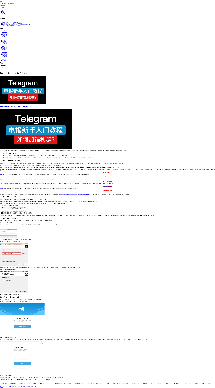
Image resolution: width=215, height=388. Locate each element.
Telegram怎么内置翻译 (104, 383)
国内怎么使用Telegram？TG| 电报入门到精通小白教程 (16, 106)
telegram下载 (39, 383)
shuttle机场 (2, 174)
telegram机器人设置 (175, 383)
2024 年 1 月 (4, 34)
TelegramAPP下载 (32, 383)
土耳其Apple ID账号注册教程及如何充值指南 (11, 25)
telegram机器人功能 (158, 383)
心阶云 (1, 183)
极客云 (1, 188)
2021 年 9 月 (4, 52)
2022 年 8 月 (4, 41)
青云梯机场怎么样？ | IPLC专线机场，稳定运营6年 (12, 23)
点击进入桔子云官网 (107, 181)
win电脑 (3, 12)
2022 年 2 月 (4, 48)
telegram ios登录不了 (19, 383)
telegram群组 (201, 383)
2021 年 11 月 (4, 49)
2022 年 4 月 (4, 46)
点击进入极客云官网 (107, 190)
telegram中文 (45, 383)
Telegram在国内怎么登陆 (87, 383)
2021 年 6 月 (4, 55)
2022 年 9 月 (4, 40)
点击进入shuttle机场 (107, 176)
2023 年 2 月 (4, 35)
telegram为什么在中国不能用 (54, 383)
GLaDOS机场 (2, 169)
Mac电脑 (4, 13)
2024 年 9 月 (4, 33)
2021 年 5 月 (4, 56)
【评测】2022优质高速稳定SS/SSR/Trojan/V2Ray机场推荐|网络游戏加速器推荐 (74, 194)
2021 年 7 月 (4, 54)
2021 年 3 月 (4, 59)
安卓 (3, 10)
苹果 (3, 11)
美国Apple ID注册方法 (107, 215)
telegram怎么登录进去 (133, 383)
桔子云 (1, 179)
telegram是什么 (151, 383)
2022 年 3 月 (4, 47)
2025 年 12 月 (4, 32)
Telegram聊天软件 (208, 383)
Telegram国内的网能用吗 (76, 383)
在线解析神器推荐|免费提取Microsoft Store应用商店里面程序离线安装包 (16, 24)
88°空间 (1, 1)
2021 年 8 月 (4, 53)
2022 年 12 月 (4, 36)
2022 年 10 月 (4, 39)
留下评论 (35, 386)
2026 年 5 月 (4, 30)
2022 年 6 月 (4, 43)
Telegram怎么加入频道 (114, 383)
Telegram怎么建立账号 (123, 383)
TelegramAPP (26, 383)
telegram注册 (182, 383)
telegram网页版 (195, 383)
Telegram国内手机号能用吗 (65, 383)
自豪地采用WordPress (4, 387)
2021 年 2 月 (4, 60)
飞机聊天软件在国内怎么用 (28, 386)
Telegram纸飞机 (188, 383)
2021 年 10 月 (4, 50)
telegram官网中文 (96, 383)
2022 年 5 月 (4, 45)
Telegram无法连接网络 (142, 383)
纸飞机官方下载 (9, 386)
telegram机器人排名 (166, 383)
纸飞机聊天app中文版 (17, 386)
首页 (3, 7)
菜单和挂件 (2, 5)
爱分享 (3, 69)
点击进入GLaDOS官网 (107, 172)
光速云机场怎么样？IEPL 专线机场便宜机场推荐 (11, 22)
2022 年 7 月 (4, 42)
